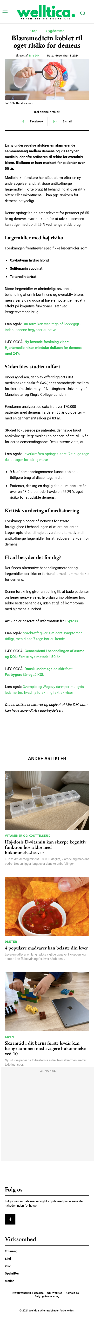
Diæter (11, 941)
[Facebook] (10, 1219)
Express (71, 621)
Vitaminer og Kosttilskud (27, 835)
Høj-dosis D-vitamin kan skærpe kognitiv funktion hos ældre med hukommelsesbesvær (45, 847)
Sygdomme (55, 31)
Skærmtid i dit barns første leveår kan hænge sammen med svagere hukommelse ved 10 (45, 1048)
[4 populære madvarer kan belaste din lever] (47, 906)
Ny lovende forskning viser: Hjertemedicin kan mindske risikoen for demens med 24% (43, 348)
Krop (33, 31)
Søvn (9, 1036)
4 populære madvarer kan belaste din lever (46, 948)
